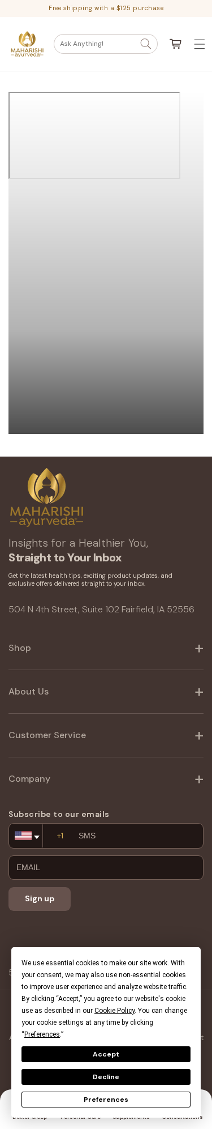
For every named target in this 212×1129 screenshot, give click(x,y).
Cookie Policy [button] (114, 1011)
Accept (106, 1054)
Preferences (106, 1099)
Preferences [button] (42, 1034)
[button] (106, 44)
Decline (106, 1076)
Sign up (40, 898)
